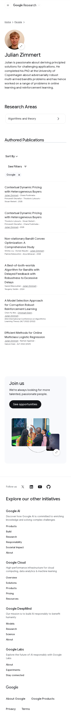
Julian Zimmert (11, 195)
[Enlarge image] (21, 46)
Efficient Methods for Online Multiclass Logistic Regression (25, 335)
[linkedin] (31, 487)
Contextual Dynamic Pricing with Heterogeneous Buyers (23, 189)
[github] (49, 487)
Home (8, 22)
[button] (12, 156)
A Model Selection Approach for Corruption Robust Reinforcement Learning (24, 305)
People (18, 22)
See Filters (15, 166)
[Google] (12, 687)
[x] (23, 487)
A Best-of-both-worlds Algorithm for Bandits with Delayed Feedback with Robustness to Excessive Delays (22, 274)
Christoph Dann (25, 313)
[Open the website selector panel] (39, 5)
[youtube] (40, 487)
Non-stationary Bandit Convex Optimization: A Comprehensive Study (25, 243)
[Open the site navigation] (8, 5)
